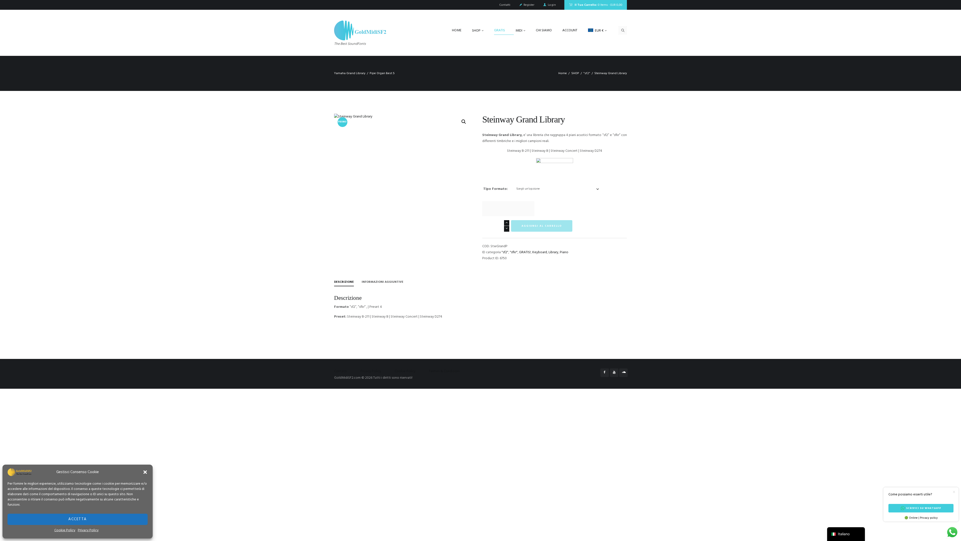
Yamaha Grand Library (349, 73)
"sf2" (586, 73)
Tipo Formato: (495, 189)
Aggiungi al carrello (542, 226)
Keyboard (539, 252)
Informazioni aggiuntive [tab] (382, 282)
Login (552, 5)
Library (553, 252)
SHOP (575, 73)
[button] (145, 472)
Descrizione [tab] (344, 282)
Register (529, 5)
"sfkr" (514, 252)
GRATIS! (525, 252)
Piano (564, 252)
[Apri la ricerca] (622, 30)
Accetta (77, 519)
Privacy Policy (88, 530)
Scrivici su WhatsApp (923, 508)
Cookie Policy (64, 530)
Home (562, 73)
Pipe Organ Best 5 (382, 73)
